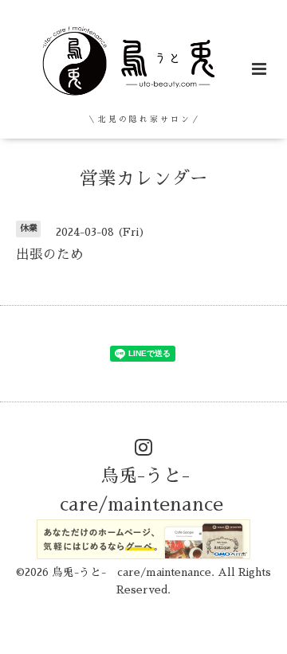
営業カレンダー (144, 179)
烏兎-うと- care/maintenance (141, 490)
